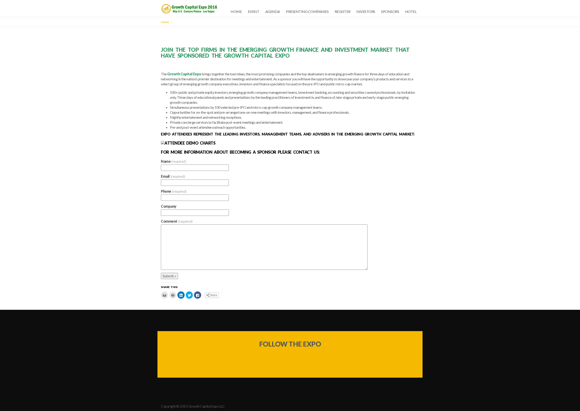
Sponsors (390, 11)
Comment (177, 221)
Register (342, 11)
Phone (173, 191)
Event (253, 11)
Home (236, 11)
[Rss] (315, 358)
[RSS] (416, 406)
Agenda (272, 11)
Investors (365, 11)
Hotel (411, 11)
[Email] (298, 358)
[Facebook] (282, 358)
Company (168, 206)
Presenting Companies (307, 11)
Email (173, 176)
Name (173, 161)
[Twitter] (265, 358)
